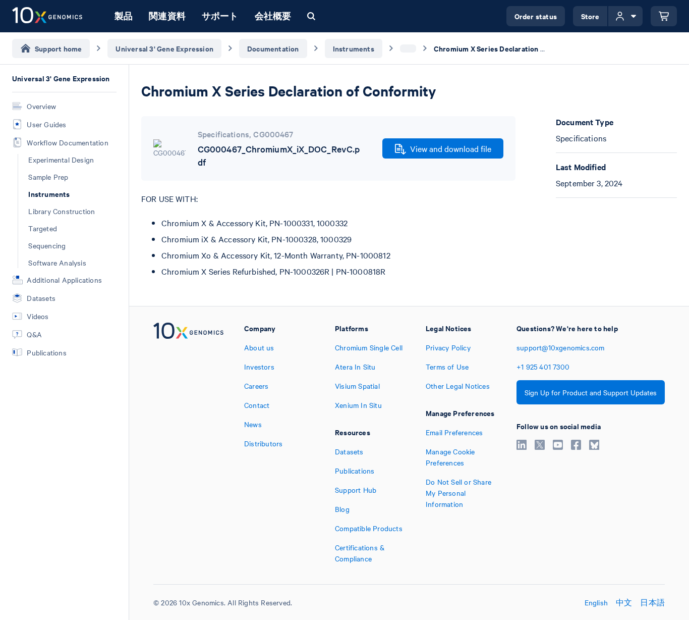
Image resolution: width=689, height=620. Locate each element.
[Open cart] (664, 16)
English (596, 602)
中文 (624, 602)
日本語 (652, 602)
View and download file (450, 148)
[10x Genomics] (188, 443)
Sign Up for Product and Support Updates (591, 392)
